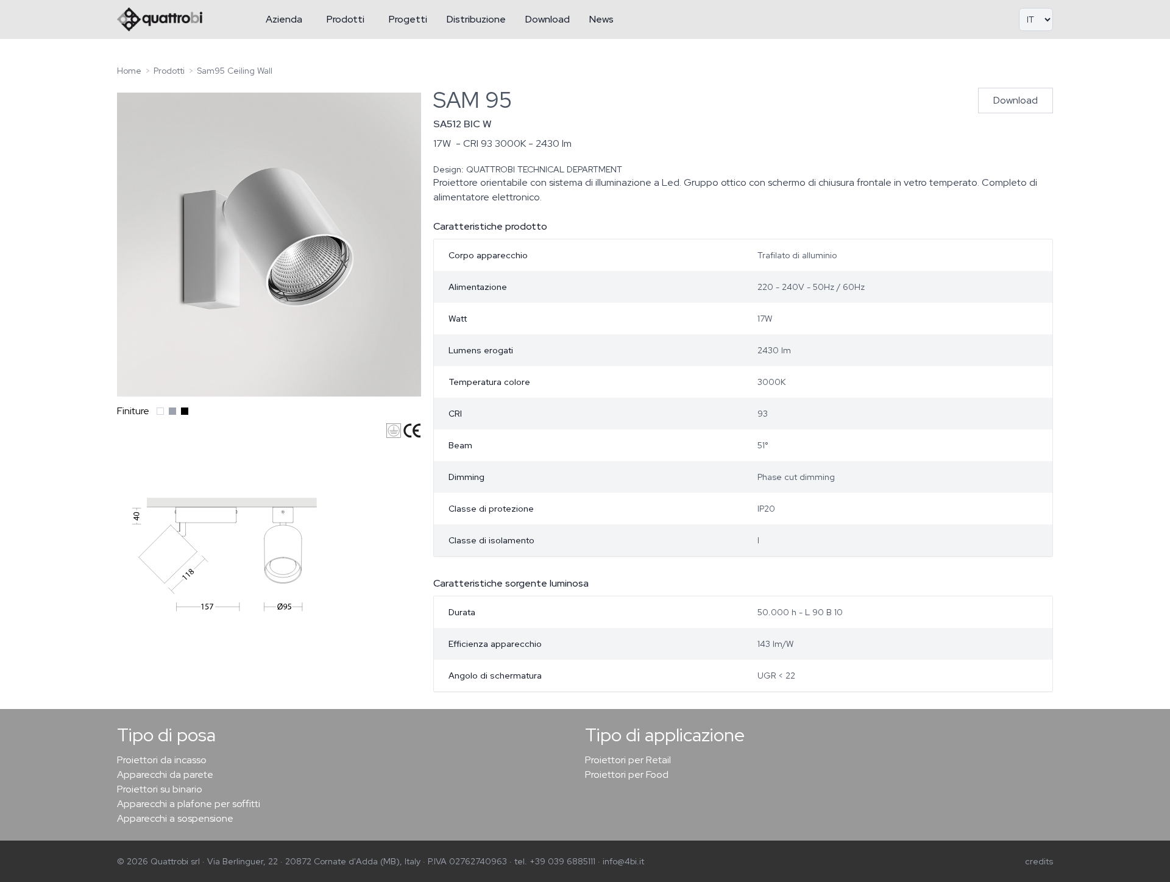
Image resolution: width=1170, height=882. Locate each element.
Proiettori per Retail (628, 759)
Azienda (284, 19)
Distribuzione (476, 19)
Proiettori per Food (626, 774)
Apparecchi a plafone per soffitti (188, 803)
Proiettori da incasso (162, 759)
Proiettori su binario (159, 789)
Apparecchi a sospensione (175, 818)
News (601, 19)
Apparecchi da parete (165, 774)
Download (547, 19)
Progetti (408, 19)
